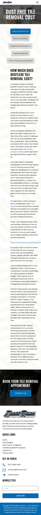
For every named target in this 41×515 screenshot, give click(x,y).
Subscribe (20, 496)
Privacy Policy (7, 453)
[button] (37, 2)
